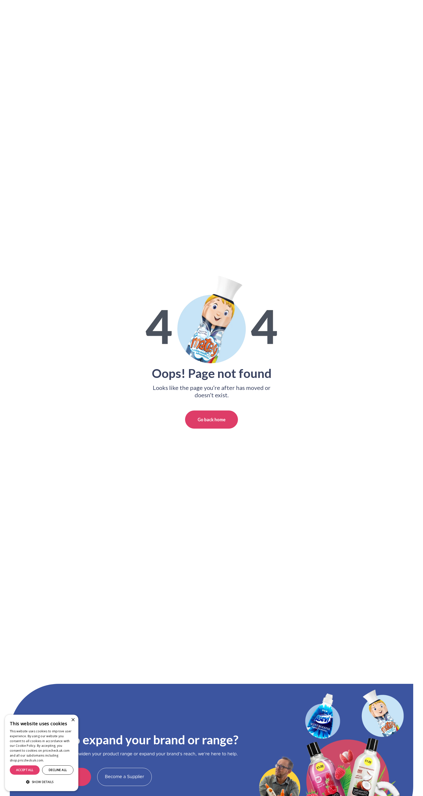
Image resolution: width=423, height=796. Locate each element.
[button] (41, 782)
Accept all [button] (25, 770)
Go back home (211, 419)
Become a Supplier (124, 777)
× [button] (73, 720)
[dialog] (41, 753)
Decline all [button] (58, 770)
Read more (53, 760)
